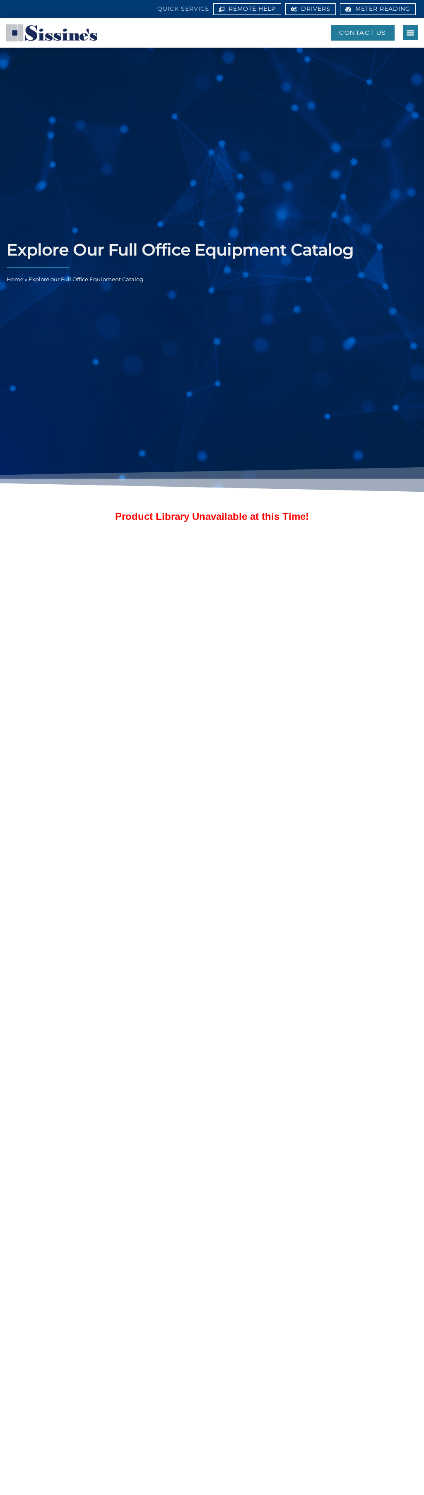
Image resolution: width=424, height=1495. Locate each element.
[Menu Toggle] (410, 32)
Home (15, 279)
